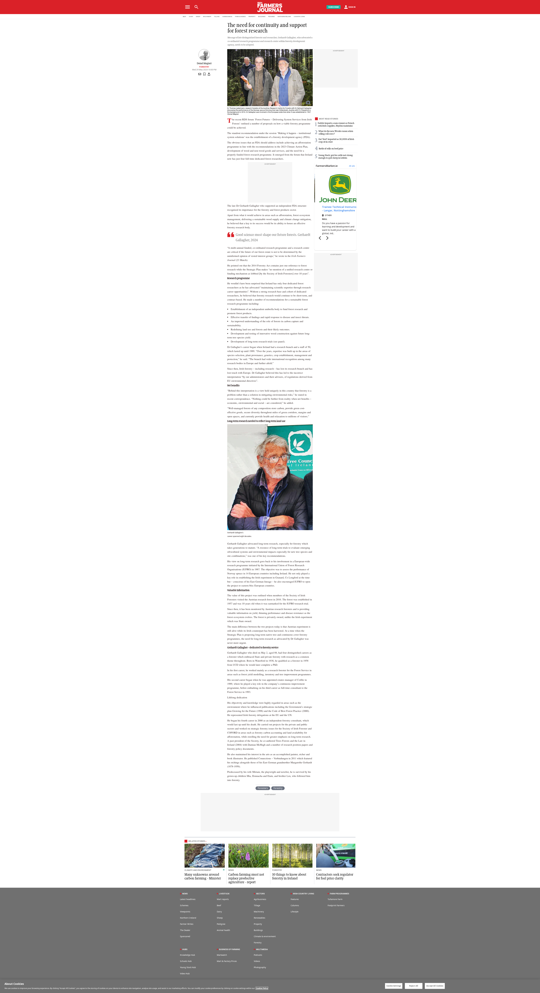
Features (295, 899)
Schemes (184, 905)
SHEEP (198, 16)
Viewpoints (185, 911)
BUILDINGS (261, 16)
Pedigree (221, 924)
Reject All (413, 986)
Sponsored (185, 936)
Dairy (219, 911)
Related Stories (196, 841)
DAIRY (191, 16)
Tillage (257, 905)
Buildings (258, 930)
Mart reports (223, 899)
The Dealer (185, 930)
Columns (295, 905)
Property (258, 924)
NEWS (231, 870)
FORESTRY (277, 870)
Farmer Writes (186, 924)
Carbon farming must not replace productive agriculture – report (246, 878)
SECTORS (260, 894)
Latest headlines (187, 899)
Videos (257, 961)
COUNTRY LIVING (299, 16)
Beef (219, 905)
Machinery (259, 911)
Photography (260, 967)
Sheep (220, 917)
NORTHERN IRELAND (284, 16)
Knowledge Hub (187, 955)
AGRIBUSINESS (227, 16)
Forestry (204, 67)
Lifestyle (294, 911)
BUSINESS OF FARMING (229, 949)
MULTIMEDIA (262, 949)
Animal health (223, 930)
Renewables (259, 917)
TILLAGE (217, 16)
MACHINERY (207, 16)
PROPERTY (251, 16)
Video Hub (185, 973)
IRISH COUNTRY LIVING (303, 894)
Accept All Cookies (434, 986)
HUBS (184, 949)
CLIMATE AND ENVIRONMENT (197, 870)
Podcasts (258, 955)
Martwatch (222, 955)
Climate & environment (265, 936)
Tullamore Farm (335, 899)
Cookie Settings (393, 986)
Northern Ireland (188, 917)
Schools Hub (186, 961)
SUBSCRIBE (333, 7)
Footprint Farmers (336, 905)
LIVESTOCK (224, 894)
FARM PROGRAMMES (339, 894)
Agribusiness (260, 899)
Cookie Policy (262, 988)
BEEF (184, 16)
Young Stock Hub (188, 967)
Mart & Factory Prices (227, 961)
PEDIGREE (271, 16)
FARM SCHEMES (240, 16)
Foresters (263, 788)
